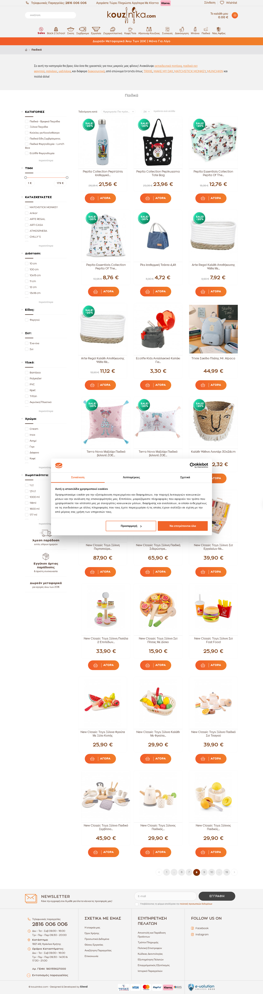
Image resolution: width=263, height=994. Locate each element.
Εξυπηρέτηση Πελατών (151, 959)
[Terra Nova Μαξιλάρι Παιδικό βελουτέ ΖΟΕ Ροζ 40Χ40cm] (106, 422)
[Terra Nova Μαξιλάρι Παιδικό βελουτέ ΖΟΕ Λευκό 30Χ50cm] (158, 422)
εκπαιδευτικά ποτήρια (168, 66)
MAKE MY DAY (163, 71)
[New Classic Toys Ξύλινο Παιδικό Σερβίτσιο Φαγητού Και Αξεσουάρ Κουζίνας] (106, 796)
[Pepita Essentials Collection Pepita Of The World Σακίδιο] (106, 235)
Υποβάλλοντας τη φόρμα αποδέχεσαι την (176, 904)
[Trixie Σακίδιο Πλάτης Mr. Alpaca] (213, 329)
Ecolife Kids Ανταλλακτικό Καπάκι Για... (158, 360)
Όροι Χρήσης (92, 933)
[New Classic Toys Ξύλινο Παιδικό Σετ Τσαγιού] (213, 702)
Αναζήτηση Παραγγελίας (98, 950)
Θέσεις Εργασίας (94, 944)
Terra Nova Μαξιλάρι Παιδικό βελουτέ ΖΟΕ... (106, 453)
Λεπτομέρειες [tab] (131, 477)
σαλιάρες (51, 71)
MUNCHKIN (215, 71)
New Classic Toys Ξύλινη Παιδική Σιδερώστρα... (158, 547)
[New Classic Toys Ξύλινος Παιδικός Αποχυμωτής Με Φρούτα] (213, 796)
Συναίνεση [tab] (77, 477)
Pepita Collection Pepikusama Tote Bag (158, 173)
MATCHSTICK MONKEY (190, 71)
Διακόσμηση (182, 33)
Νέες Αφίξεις (219, 33)
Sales (41, 33)
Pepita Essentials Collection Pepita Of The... (213, 173)
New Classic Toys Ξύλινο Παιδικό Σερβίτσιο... (106, 827)
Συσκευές (167, 33)
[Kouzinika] (131, 15)
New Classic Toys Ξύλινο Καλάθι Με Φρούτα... (158, 734)
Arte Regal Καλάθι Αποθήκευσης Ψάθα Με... (213, 267)
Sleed (83, 987)
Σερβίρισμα (82, 33)
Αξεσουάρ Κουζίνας (149, 33)
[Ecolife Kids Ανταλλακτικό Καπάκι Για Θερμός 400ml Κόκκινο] (158, 329)
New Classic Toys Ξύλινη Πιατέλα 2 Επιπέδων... (106, 640)
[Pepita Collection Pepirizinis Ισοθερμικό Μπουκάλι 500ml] (103, 142)
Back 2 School (56, 33)
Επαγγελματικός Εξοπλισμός (154, 965)
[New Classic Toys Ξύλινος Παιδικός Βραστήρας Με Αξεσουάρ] (158, 796)
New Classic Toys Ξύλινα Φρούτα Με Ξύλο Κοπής (103, 734)
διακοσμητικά (96, 71)
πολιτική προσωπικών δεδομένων (196, 904)
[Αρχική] (26, 50)
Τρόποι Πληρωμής (148, 942)
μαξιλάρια (65, 71)
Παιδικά (206, 33)
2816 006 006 (76, 3)
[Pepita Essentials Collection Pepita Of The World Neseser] (213, 142)
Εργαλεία (96, 33)
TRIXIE (147, 71)
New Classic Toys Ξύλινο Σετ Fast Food (213, 640)
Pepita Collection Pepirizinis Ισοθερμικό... (103, 173)
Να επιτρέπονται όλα (183, 525)
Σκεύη (70, 33)
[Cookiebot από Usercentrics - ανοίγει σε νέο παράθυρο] (192, 465)
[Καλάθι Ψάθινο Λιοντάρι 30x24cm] (213, 422)
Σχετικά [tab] (185, 477)
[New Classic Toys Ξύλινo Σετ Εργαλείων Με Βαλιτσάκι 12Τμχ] (213, 516)
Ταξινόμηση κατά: (88, 111)
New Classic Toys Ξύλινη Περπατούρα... (103, 547)
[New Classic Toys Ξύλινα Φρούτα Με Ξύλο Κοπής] (103, 702)
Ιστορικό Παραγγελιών (150, 971)
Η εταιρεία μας (92, 927)
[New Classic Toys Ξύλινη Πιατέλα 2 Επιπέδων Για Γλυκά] (106, 609)
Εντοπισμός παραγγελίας (50, 975)
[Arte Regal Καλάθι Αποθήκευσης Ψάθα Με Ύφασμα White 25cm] (103, 329)
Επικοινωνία (91, 956)
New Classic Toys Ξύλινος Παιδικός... (158, 827)
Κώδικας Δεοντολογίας (150, 954)
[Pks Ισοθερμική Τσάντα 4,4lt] (158, 235)
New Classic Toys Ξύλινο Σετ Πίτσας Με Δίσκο (158, 640)
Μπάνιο (195, 33)
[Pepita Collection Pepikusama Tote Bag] (158, 142)
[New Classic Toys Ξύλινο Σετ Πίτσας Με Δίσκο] (158, 609)
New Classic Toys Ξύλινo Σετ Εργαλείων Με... (213, 547)
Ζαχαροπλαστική (112, 33)
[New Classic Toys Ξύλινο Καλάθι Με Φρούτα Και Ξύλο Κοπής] (158, 702)
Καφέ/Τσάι (130, 33)
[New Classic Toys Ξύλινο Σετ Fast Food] (213, 609)
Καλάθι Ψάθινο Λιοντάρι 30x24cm (213, 451)
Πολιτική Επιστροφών (150, 948)
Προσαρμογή (129, 525)
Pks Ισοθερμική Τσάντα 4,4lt (158, 265)
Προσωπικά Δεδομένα (97, 939)
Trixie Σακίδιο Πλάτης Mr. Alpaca (213, 358)
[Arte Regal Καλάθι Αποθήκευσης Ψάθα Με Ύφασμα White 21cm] (213, 235)
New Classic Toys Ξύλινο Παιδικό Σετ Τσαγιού (213, 734)
